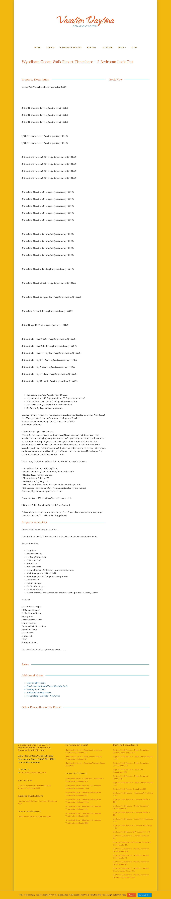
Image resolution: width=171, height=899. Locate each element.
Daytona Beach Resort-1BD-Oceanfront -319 (131, 832)
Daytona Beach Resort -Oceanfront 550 (129, 789)
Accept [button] (131, 895)
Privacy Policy (144, 895)
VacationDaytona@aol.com (33, 772)
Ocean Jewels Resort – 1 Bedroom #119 (34, 816)
